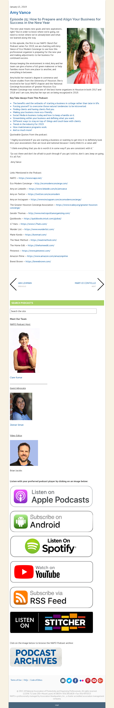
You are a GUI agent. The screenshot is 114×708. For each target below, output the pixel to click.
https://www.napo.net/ (30, 177)
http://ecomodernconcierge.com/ (51, 183)
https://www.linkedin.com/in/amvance (48, 188)
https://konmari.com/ (36, 234)
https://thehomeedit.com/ (41, 245)
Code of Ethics (36, 680)
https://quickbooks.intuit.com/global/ (42, 218)
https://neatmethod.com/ (44, 239)
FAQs (26, 680)
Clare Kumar (16, 377)
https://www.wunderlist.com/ (39, 229)
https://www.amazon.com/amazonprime (47, 256)
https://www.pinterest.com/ (36, 250)
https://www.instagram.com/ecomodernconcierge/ (56, 199)
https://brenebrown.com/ (38, 261)
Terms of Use (16, 680)
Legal (57, 705)
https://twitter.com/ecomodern (44, 194)
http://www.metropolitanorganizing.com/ (49, 213)
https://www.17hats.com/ (34, 223)
